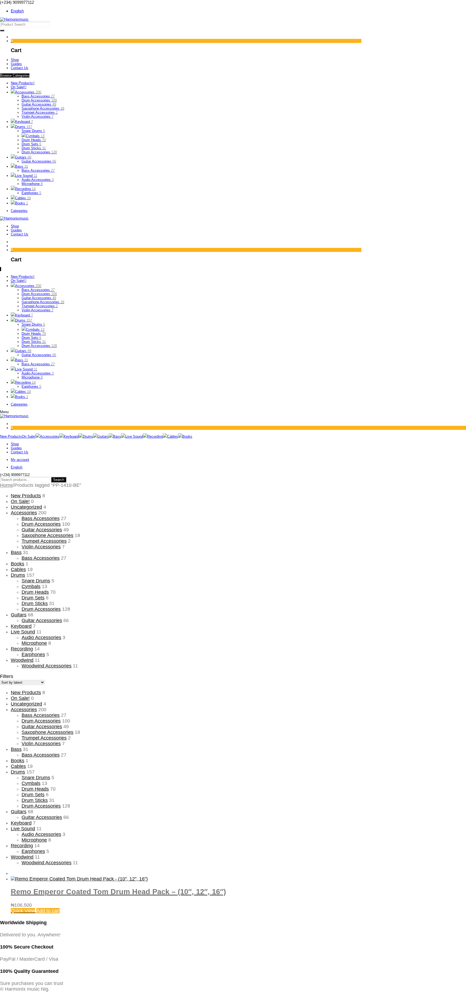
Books (21, 203)
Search (58, 480)
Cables (23, 198)
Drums (23, 127)
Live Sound (26, 176)
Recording (25, 189)
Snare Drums (33, 131)
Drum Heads (34, 140)
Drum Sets (31, 144)
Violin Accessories (37, 116)
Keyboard (24, 122)
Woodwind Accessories (46, 666)
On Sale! (18, 87)
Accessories (28, 92)
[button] (48, 910)
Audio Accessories (38, 180)
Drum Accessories (39, 100)
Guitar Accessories (39, 104)
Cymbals (35, 136)
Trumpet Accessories (40, 112)
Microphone (32, 184)
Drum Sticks (34, 148)
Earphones (31, 193)
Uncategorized (26, 507)
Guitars (23, 157)
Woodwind (22, 660)
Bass (21, 166)
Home (6, 485)
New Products (23, 83)
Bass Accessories (38, 96)
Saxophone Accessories (43, 108)
